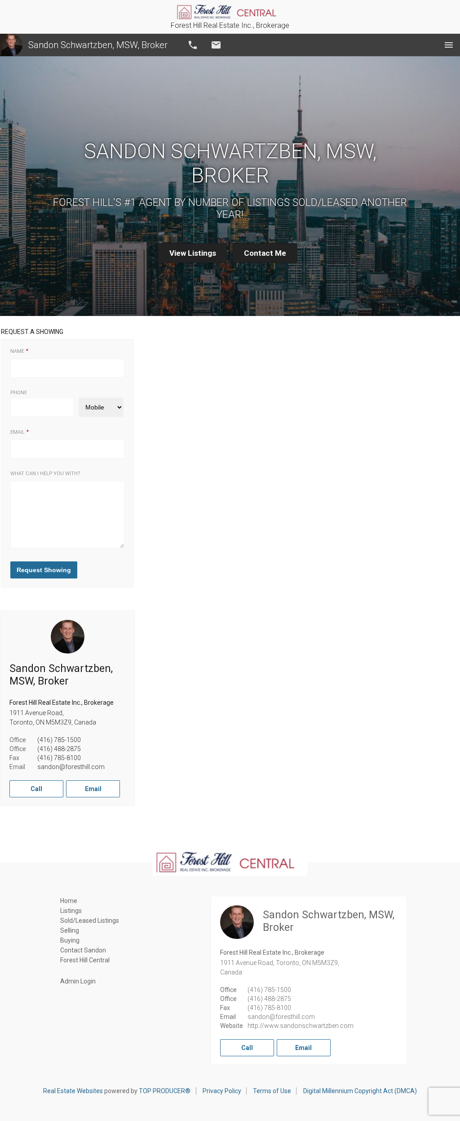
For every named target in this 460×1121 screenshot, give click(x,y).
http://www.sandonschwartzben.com (301, 1025)
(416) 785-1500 (59, 739)
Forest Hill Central (85, 960)
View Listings (192, 253)
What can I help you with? (45, 473)
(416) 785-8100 (59, 757)
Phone (18, 393)
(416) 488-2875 (59, 748)
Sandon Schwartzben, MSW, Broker (98, 45)
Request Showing (44, 570)
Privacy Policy (222, 1090)
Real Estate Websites (73, 1090)
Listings (71, 910)
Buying (70, 940)
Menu (449, 45)
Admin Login (78, 981)
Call (192, 45)
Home (68, 900)
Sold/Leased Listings (89, 920)
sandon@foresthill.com (71, 766)
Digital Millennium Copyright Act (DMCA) (360, 1090)
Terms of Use (272, 1090)
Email (216, 45)
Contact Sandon (83, 950)
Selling (69, 930)
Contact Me (265, 253)
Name (17, 351)
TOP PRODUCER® (164, 1090)
